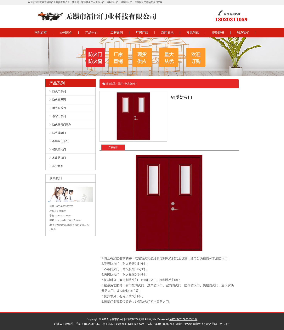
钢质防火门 (59, 149)
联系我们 (243, 32)
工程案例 (117, 32)
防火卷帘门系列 (61, 124)
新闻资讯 (167, 32)
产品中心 (91, 32)
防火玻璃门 (59, 132)
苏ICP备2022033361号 (183, 319)
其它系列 (57, 166)
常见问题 (192, 32)
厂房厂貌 (142, 32)
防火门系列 (59, 91)
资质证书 (218, 32)
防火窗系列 (59, 99)
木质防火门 (59, 157)
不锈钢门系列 (60, 141)
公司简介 (66, 32)
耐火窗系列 (59, 107)
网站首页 (41, 32)
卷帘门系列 (59, 116)
